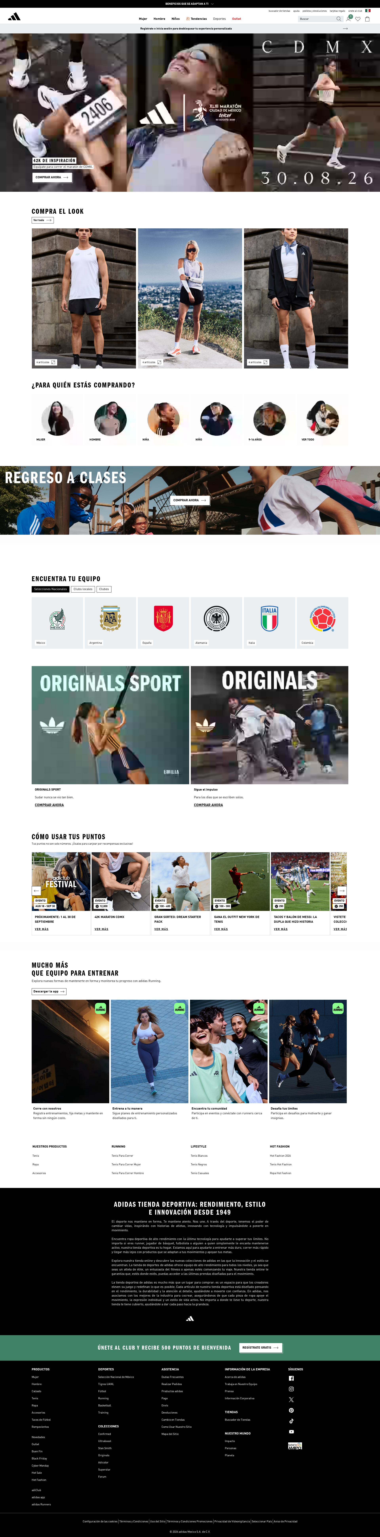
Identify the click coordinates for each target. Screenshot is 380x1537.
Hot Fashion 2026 (280, 1155)
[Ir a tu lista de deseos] (358, 19)
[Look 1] (84, 298)
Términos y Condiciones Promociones (190, 1521)
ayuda (296, 11)
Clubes (104, 589)
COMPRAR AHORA (49, 805)
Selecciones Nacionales (50, 589)
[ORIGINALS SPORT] (110, 738)
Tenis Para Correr (122, 1155)
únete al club (355, 11)
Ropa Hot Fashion (280, 1173)
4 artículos (42, 362)
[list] (190, 300)
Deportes (219, 19)
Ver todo (38, 220)
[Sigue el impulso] (269, 738)
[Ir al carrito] (367, 19)
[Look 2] (190, 298)
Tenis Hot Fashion (281, 1164)
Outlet (236, 19)
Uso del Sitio (157, 1521)
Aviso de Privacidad (285, 1521)
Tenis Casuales (200, 1173)
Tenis (35, 1155)
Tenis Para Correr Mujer (126, 1164)
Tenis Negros (199, 1164)
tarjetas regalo (337, 11)
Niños (176, 19)
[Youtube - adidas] (318, 1432)
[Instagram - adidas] (318, 1389)
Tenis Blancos (199, 1155)
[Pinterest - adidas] (318, 1411)
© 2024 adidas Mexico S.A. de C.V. (190, 1531)
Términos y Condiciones (133, 1521)
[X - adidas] (318, 1400)
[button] (61, 893)
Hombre (159, 19)
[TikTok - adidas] (318, 1421)
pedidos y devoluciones (315, 11)
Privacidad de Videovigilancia (232, 1521)
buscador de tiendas (279, 11)
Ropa (35, 1164)
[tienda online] (14, 17)
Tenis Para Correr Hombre (128, 1173)
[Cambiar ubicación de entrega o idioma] (368, 11)
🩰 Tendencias (196, 19)
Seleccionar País (262, 1521)
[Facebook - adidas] (318, 1379)
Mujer (143, 19)
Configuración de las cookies (100, 1521)
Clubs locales (83, 589)
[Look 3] (296, 298)
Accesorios (39, 1173)
